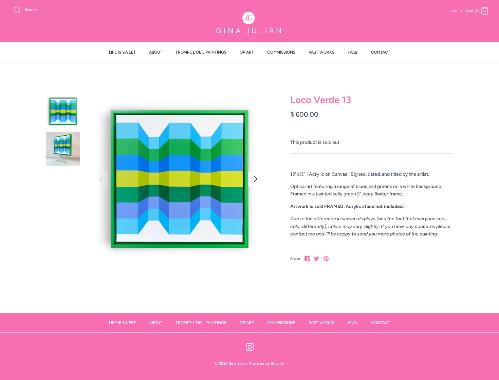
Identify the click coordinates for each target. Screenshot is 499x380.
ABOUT (155, 52)
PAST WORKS (321, 52)
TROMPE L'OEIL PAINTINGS (200, 52)
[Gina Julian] (249, 23)
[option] (178, 179)
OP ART (247, 52)
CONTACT (380, 52)
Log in (456, 10)
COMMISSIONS (281, 52)
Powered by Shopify (266, 363)
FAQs (353, 52)
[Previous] (100, 179)
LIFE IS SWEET (122, 52)
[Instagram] (250, 347)
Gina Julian (237, 363)
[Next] (255, 179)
